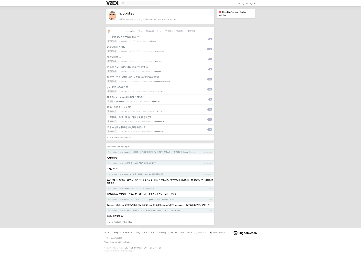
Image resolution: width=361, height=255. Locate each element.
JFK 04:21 (157, 248)
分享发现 (136, 210)
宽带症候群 (112, 41)
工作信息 (169, 31)
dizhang (153, 41)
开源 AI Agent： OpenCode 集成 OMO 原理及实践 (155, 199)
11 (210, 119)
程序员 (110, 101)
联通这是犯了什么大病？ (119, 107)
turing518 (127, 174)
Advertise (127, 232)
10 (210, 49)
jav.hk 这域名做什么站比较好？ (145, 163)
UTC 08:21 (129, 248)
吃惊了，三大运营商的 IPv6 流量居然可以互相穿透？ (133, 77)
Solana (173, 232)
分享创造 (135, 152)
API (145, 232)
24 (210, 89)
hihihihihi (127, 188)
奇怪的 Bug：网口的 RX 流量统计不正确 (127, 67)
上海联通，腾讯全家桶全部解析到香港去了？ (129, 117)
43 (210, 109)
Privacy (162, 232)
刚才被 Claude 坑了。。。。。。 (149, 188)
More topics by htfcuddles (120, 137)
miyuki (158, 71)
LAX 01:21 (148, 248)
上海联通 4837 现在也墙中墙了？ (123, 37)
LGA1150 (158, 111)
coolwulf (127, 152)
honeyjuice (159, 121)
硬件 (134, 174)
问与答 (129, 163)
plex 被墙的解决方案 (117, 87)
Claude (135, 188)
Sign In (252, 3)
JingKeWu (156, 101)
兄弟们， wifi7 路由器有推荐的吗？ (150, 174)
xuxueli (126, 199)
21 (210, 79)
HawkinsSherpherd (162, 81)
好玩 (159, 31)
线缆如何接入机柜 (116, 47)
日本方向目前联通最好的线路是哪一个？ (127, 127)
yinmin (157, 61)
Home (237, 3)
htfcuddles (130, 31)
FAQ (153, 232)
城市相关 (192, 31)
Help (116, 232)
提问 (140, 31)
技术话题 (150, 31)
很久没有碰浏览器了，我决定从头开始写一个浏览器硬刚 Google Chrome (167, 152)
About (107, 232)
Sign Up (244, 3)
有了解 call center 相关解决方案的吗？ (126, 97)
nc (125, 163)
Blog (138, 232)
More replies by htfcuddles (120, 221)
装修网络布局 (114, 57)
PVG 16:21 (138, 248)
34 (210, 129)
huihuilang (159, 131)
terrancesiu (159, 51)
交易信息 (180, 31)
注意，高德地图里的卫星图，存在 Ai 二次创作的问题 (160, 210)
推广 (132, 199)
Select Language (218, 232)
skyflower (127, 210)
